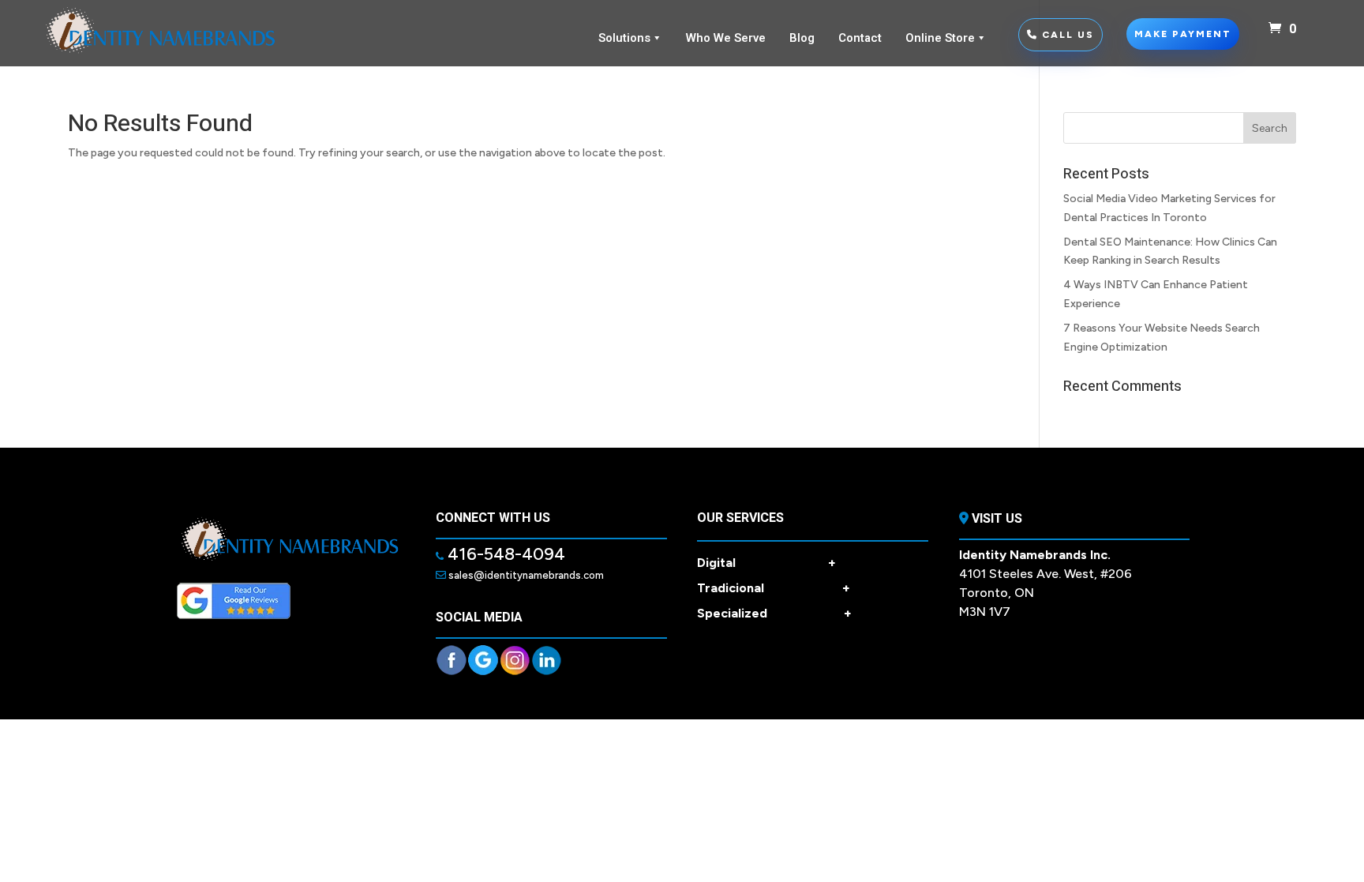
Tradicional (773, 587)
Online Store (940, 38)
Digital (766, 562)
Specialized (774, 613)
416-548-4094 (504, 554)
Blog (802, 38)
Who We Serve (726, 38)
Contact (860, 38)
